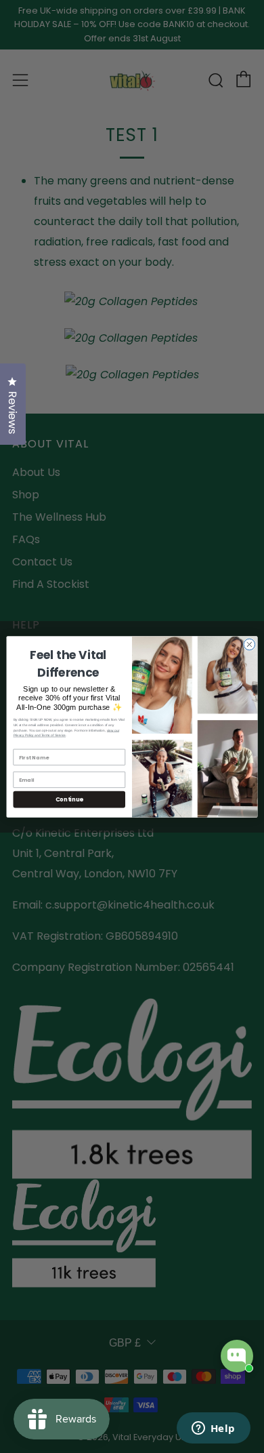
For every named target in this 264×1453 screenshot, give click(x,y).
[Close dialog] (249, 644)
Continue (69, 799)
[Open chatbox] (237, 1356)
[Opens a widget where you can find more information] (213, 1429)
